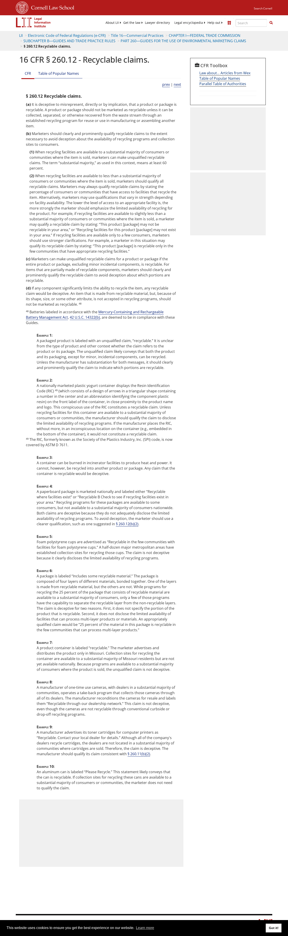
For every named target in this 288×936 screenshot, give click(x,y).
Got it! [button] (274, 928)
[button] (271, 22)
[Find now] (271, 22)
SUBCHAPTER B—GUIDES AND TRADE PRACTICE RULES (69, 40)
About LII (112, 23)
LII (21, 35)
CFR (28, 73)
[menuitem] (112, 22)
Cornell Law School (51, 7)
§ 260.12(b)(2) (127, 523)
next (177, 84)
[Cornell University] (22, 7)
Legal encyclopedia (188, 23)
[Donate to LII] (229, 22)
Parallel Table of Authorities (222, 83)
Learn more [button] (145, 928)
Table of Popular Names (58, 73)
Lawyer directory (157, 23)
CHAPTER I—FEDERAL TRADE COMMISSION (204, 35)
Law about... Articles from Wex (224, 73)
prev (166, 84)
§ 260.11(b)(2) (139, 753)
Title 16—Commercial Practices (137, 35)
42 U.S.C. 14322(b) (85, 317)
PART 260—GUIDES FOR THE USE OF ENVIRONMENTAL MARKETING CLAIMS (183, 40)
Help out (213, 23)
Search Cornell (263, 8)
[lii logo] (33, 22)
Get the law (131, 23)
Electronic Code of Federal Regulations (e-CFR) (67, 35)
